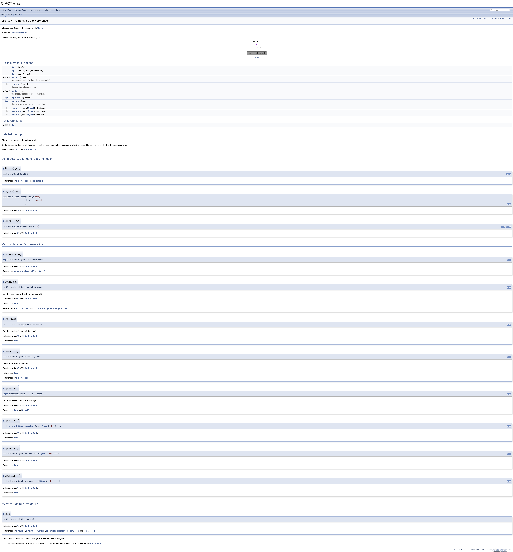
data (13, 125)
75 (17, 150)
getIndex (15, 77)
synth (10, 14)
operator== (16, 108)
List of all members (506, 18)
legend (257, 57)
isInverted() (29, 271)
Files (58, 10)
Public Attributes (494, 18)
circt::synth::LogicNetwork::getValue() (50, 308)
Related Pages (21, 10)
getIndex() (18, 271)
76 (18, 526)
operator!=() (62, 531)
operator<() (74, 531)
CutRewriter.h (19, 33)
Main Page (7, 10)
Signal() (41, 271)
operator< (16, 115)
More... (40, 28)
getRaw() (30, 531)
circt (3, 14)
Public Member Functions (480, 18)
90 (18, 336)
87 (18, 368)
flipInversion (17, 98)
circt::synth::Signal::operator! (20, 426)
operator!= (16, 111)
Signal (17, 14)
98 (18, 433)
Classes (48, 10)
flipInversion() (22, 181)
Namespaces (35, 10)
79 (18, 210)
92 (18, 266)
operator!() (38, 181)
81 (18, 233)
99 (18, 460)
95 (18, 405)
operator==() (89, 531)
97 (18, 488)
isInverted (16, 84)
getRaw (14, 91)
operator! (15, 101)
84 (18, 299)
